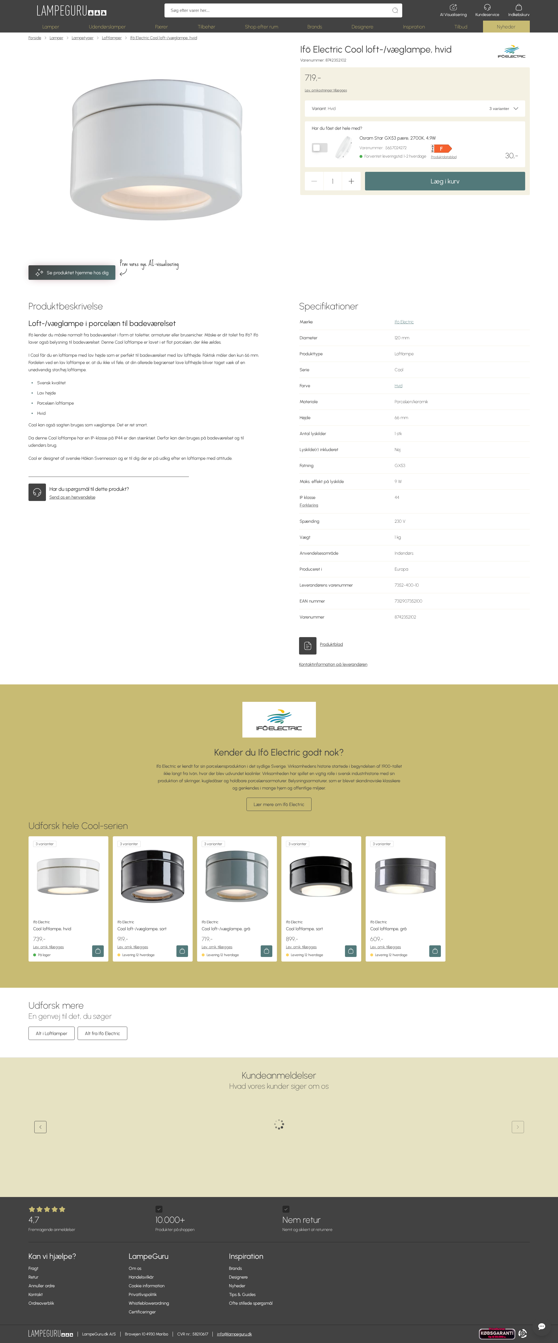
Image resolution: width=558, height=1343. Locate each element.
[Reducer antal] (314, 181)
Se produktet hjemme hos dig (77, 272)
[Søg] (395, 10)
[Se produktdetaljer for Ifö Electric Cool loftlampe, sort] (321, 876)
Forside (34, 37)
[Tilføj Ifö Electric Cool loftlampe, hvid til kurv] (98, 951)
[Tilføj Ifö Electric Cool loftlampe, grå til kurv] (435, 951)
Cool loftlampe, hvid (52, 928)
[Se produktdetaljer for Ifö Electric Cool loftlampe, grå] (405, 876)
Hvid (399, 385)
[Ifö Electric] (511, 51)
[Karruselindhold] (156, 150)
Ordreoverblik (41, 1303)
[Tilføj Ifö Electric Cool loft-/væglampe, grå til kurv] (266, 951)
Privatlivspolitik (143, 1294)
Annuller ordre (41, 1285)
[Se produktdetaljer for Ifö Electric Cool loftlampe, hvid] (68, 876)
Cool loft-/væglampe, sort (142, 928)
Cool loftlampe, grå (388, 928)
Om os (135, 1268)
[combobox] (415, 108)
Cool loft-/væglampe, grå (226, 928)
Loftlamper (112, 37)
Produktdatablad (444, 157)
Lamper (50, 27)
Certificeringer (142, 1312)
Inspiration (414, 27)
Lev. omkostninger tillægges (326, 90)
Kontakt (35, 1294)
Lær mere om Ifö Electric (279, 804)
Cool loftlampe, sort (304, 928)
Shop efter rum (261, 27)
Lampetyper (83, 37)
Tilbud (460, 27)
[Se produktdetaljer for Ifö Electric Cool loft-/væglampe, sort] (152, 876)
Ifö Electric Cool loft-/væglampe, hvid (163, 37)
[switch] (320, 147)
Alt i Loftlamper (51, 1033)
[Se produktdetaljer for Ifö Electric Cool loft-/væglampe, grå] (237, 876)
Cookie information (146, 1285)
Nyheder (506, 27)
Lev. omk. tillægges (48, 947)
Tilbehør (206, 27)
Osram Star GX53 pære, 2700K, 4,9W (398, 138)
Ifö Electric (404, 322)
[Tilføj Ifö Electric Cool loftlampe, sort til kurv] (351, 951)
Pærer (161, 27)
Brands (314, 27)
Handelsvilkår (141, 1277)
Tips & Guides (242, 1294)
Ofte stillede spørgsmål (251, 1303)
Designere (362, 27)
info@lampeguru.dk (234, 1334)
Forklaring (309, 505)
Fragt (33, 1268)
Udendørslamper (107, 27)
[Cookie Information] (522, 1334)
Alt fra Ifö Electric (102, 1033)
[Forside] (72, 10)
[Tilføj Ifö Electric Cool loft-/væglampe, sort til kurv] (182, 951)
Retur (33, 1277)
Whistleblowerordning (149, 1303)
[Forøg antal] (351, 181)
